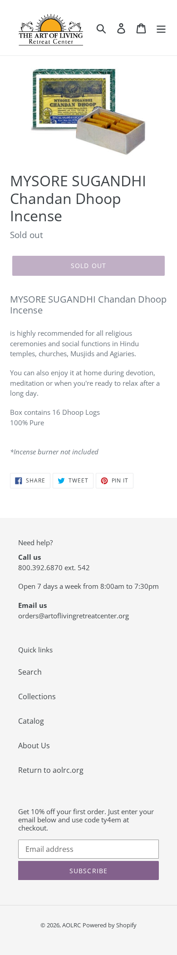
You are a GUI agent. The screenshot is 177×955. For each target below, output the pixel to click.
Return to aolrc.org (51, 770)
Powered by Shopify (110, 925)
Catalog (31, 721)
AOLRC (71, 925)
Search (30, 672)
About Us (34, 746)
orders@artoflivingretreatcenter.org (73, 615)
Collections (37, 696)
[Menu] (161, 28)
